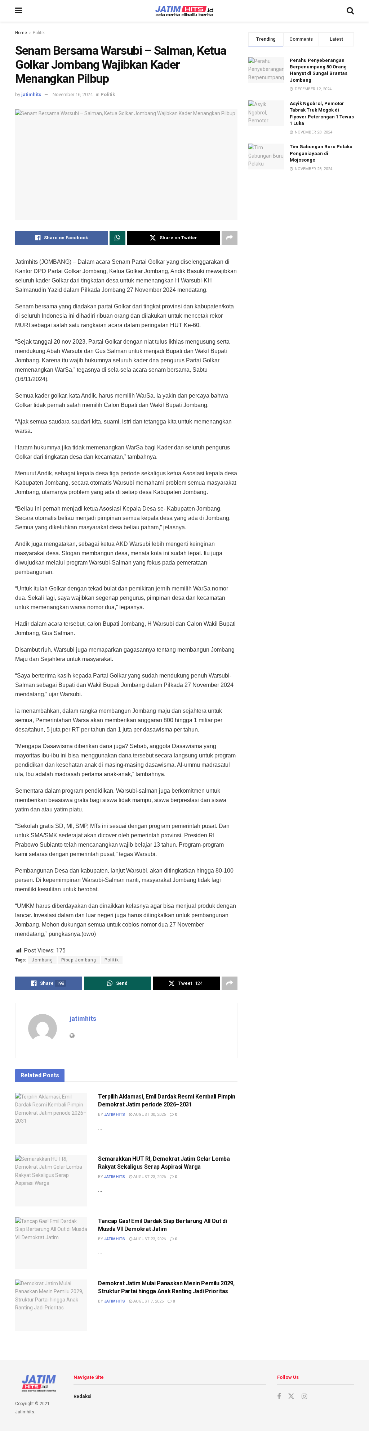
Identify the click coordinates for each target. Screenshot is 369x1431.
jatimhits (31, 94)
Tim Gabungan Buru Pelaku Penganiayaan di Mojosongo (321, 153)
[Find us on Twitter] (291, 1396)
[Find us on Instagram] (304, 1396)
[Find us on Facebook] (279, 1396)
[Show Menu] (18, 11)
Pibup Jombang (78, 960)
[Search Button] (350, 11)
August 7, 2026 (148, 1301)
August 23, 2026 (149, 1176)
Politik (39, 32)
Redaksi (83, 1396)
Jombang (42, 960)
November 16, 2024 (73, 94)
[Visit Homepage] (184, 11)
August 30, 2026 (149, 1114)
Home (21, 32)
